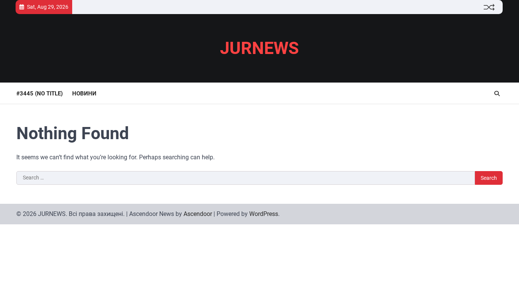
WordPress (263, 213)
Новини (84, 93)
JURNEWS (259, 48)
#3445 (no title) (39, 93)
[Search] (497, 93)
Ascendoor (198, 213)
